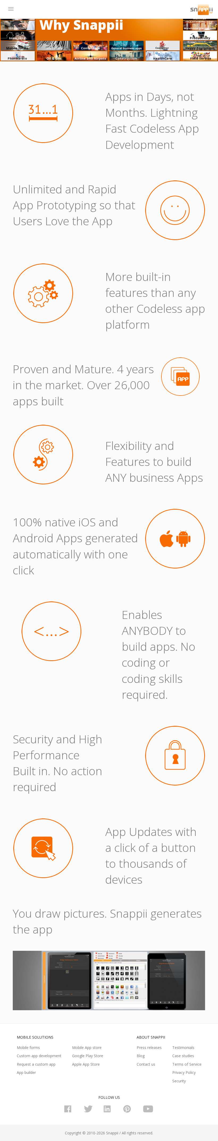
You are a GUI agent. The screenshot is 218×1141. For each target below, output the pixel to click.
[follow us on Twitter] (89, 1111)
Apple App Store (86, 1064)
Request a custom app (36, 1064)
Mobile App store (87, 1047)
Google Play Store (87, 1055)
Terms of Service (187, 1064)
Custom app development (39, 1055)
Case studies (183, 1055)
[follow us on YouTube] (148, 1111)
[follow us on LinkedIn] (109, 1111)
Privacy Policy (184, 1072)
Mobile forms (28, 1047)
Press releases (149, 1047)
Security (179, 1080)
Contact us (146, 1064)
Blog (141, 1055)
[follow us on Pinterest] (128, 1111)
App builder (26, 1072)
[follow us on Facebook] (69, 1111)
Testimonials (183, 1047)
